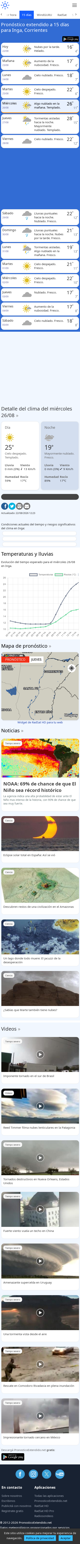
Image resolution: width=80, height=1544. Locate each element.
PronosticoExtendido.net (50, 1501)
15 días (26, 15)
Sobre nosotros (12, 1496)
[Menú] (74, 5)
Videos (9, 1028)
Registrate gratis (12, 1511)
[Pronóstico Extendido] (5, 5)
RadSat (62, 15)
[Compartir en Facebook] (4, 506)
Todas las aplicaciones (49, 1496)
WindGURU (44, 15)
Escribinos (8, 1501)
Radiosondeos (43, 1516)
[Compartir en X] (12, 506)
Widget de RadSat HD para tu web (40, 722)
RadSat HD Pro (44, 1511)
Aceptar (66, 1538)
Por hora (10, 15)
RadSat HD (41, 1506)
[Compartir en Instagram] (19, 506)
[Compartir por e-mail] (26, 506)
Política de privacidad (40, 1538)
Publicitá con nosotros (16, 1506)
